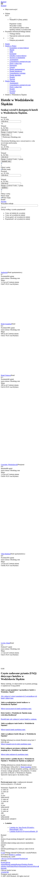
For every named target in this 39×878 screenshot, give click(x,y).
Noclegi (12, 79)
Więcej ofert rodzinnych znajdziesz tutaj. (14, 754)
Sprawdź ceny (6, 161)
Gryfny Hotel (5, 643)
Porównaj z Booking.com (12, 137)
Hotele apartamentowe (17, 69)
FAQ (17, 853)
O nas (3, 853)
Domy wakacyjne (16, 63)
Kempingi (13, 54)
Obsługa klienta (10, 853)
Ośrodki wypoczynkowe (18, 56)
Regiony (19, 864)
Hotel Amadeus (6, 324)
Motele (12, 50)
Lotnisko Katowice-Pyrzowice (24, 831)
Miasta (7, 864)
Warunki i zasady (25, 853)
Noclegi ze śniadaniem (17, 58)
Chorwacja (29, 866)
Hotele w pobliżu (15, 855)
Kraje (3, 862)
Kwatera (12, 91)
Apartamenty (14, 59)
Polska (11, 866)
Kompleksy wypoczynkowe (19, 48)
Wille (11, 52)
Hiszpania (22, 866)
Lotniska (13, 864)
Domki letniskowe (16, 71)
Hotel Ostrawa (6, 375)
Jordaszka (4, 272)
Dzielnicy (25, 864)
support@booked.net (20, 858)
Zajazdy (12, 67)
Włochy (16, 866)
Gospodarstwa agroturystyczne (20, 61)
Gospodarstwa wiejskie (17, 73)
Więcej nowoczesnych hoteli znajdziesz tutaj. (16, 709)
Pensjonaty (13, 65)
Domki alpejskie (15, 75)
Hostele (12, 77)
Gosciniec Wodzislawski (9, 464)
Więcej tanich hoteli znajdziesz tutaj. (13, 729)
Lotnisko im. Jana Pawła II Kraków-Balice (22, 828)
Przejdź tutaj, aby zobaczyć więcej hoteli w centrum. (19, 719)
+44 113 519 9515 (7, 858)
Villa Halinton (6, 554)
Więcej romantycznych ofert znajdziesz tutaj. (16, 744)
